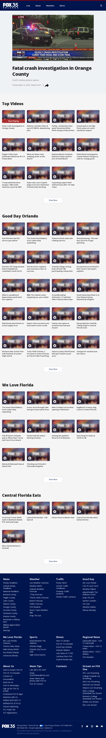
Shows (59, 637)
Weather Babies (89, 589)
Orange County (9, 607)
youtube (97, 726)
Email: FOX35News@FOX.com (39, 674)
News (6, 579)
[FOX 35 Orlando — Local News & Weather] (11, 5)
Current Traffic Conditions (62, 587)
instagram (92, 726)
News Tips (35, 666)
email (102, 726)
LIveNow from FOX (64, 656)
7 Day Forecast (36, 594)
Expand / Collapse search (101, 6)
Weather (35, 579)
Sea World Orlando (11, 652)
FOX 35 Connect (36, 684)
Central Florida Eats (64, 659)
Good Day (88, 579)
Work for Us (8, 682)
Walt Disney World (10, 649)
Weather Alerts (36, 586)
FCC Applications (10, 712)
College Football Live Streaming (91, 677)
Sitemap (6, 630)
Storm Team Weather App (39, 611)
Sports (33, 637)
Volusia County (9, 616)
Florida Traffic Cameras (66, 597)
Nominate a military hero (11, 620)
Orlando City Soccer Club (38, 650)
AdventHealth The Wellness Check (90, 593)
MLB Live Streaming (91, 681)
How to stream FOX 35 (12, 670)
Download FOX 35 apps (13, 694)
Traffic (60, 579)
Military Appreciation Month (11, 626)
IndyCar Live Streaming (92, 688)
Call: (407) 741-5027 (38, 670)
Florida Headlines (10, 583)
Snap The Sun (35, 615)
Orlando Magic (36, 646)
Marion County (9, 604)
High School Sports (38, 655)
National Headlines (11, 591)
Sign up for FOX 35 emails (11, 689)
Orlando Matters (63, 650)
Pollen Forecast (36, 604)
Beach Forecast (36, 600)
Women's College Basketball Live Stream (92, 697)
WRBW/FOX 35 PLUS (12, 703)
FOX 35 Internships (11, 685)
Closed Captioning (10, 706)
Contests (61, 666)
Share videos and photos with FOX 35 (38, 679)
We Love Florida (89, 583)
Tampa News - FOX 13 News (92, 647)
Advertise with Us (10, 697)
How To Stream (62, 641)
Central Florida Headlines (9, 587)
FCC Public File (9, 709)
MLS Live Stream (90, 705)
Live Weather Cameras (39, 583)
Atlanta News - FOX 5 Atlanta (92, 652)
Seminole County (10, 613)
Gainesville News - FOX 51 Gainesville (92, 642)
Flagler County (9, 597)
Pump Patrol (61, 583)
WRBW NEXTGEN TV (12, 700)
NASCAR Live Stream (91, 684)
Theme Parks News (11, 646)
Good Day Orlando (64, 647)
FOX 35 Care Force (90, 586)
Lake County (8, 600)
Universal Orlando (10, 655)
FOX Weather (35, 607)
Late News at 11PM (64, 653)
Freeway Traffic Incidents (62, 592)
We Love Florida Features (10, 642)
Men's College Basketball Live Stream (92, 692)
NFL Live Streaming (91, 673)
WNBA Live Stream (91, 702)
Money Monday (89, 610)
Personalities (8, 679)
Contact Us (7, 676)
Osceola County (9, 610)
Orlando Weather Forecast (37, 590)
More (62, 5)
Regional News (91, 637)
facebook (82, 726)
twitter (87, 726)
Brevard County (9, 594)
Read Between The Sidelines (38, 642)
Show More (53, 200)
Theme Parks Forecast (39, 597)
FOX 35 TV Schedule (64, 644)
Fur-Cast (86, 604)
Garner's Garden (89, 600)
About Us (8, 666)
